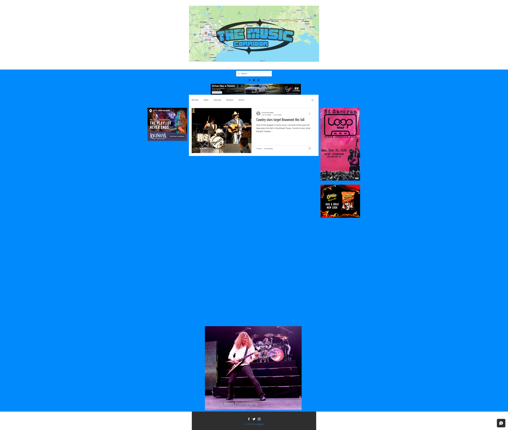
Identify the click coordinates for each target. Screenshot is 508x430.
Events (241, 100)
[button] (312, 100)
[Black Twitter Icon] (254, 80)
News (206, 100)
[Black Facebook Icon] (249, 80)
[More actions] (310, 113)
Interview (217, 100)
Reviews (229, 100)
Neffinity (260, 424)
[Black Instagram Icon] (258, 80)
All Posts (195, 100)
